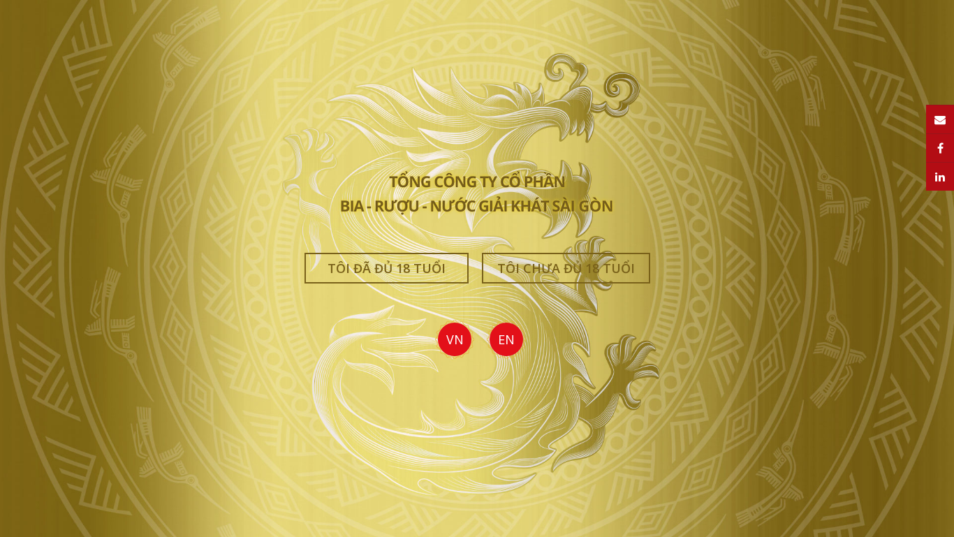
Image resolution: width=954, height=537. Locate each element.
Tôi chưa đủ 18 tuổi (566, 268)
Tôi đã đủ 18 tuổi (387, 268)
